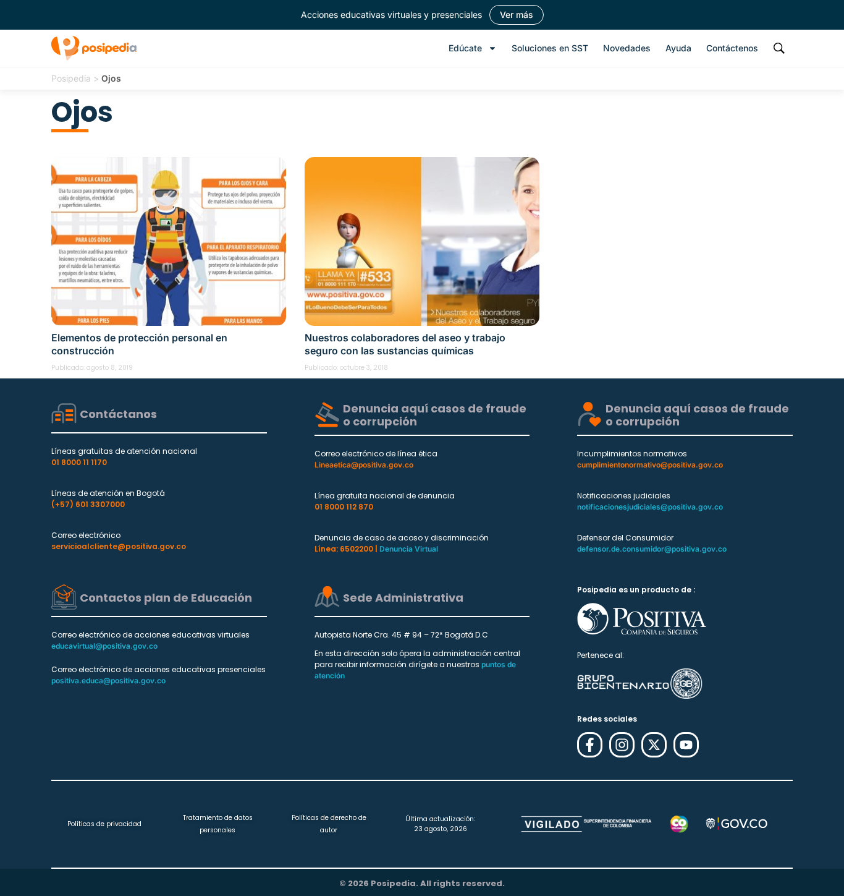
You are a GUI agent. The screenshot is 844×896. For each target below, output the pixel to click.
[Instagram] (622, 744)
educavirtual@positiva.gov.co (104, 646)
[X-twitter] (654, 744)
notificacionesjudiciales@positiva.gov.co (650, 506)
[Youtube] (686, 744)
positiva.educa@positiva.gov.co (108, 680)
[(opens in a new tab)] (168, 241)
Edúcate (465, 48)
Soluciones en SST (550, 48)
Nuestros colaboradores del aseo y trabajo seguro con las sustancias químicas (405, 344)
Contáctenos (732, 48)
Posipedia (71, 78)
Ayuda (678, 48)
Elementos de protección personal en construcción (139, 344)
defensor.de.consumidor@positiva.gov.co (652, 548)
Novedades (627, 48)
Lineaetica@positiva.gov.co (363, 464)
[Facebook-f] (589, 744)
